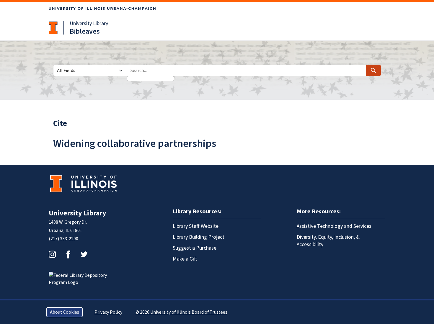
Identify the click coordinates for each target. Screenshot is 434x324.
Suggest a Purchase (194, 248)
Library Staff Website (195, 226)
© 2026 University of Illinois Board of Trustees (181, 312)
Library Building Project (198, 237)
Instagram (52, 254)
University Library (89, 23)
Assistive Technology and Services (334, 226)
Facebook (68, 254)
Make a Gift (185, 259)
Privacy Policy (108, 312)
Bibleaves (85, 31)
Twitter (84, 254)
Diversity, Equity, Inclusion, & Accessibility (328, 240)
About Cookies (64, 312)
